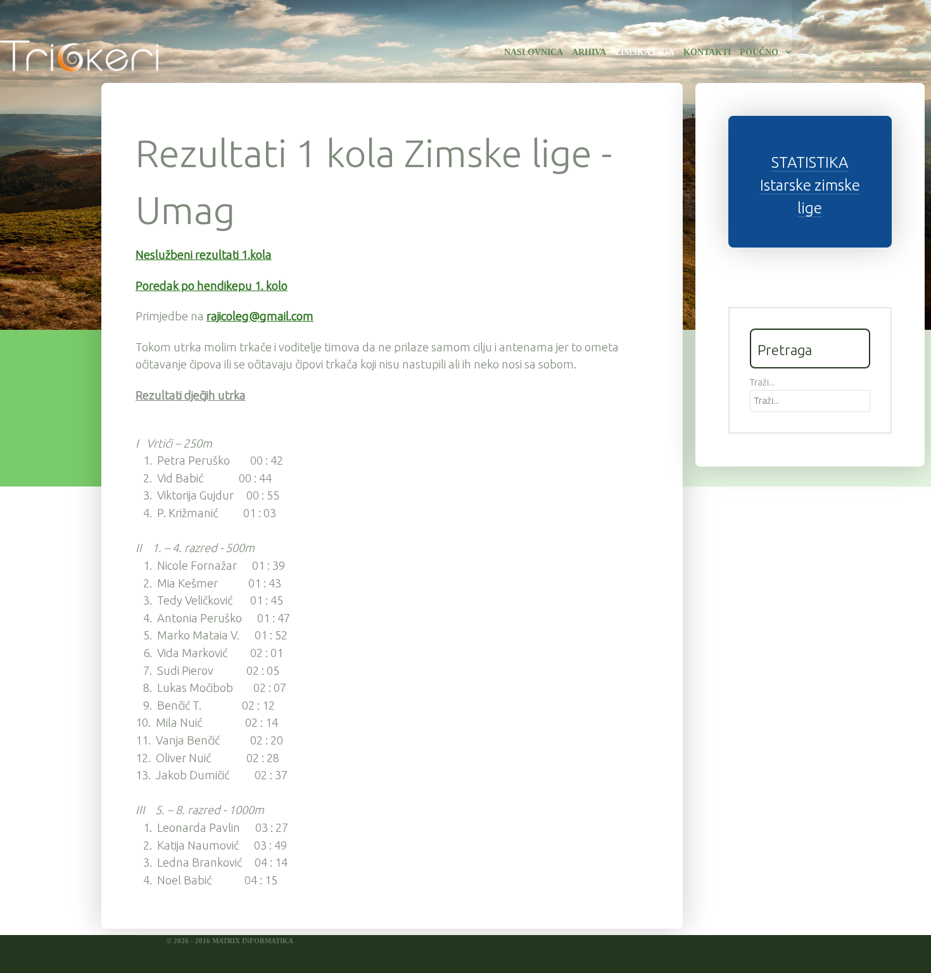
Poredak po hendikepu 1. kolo (212, 285)
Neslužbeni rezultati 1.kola (204, 254)
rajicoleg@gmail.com (260, 316)
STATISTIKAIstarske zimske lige (810, 185)
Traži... (762, 382)
